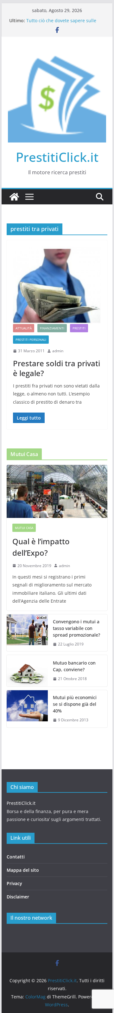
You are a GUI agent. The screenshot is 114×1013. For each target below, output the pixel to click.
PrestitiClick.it (57, 157)
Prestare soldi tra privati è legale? (56, 368)
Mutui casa (24, 528)
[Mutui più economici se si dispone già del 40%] (27, 708)
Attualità (24, 328)
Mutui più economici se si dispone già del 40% (75, 704)
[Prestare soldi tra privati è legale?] (57, 285)
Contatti (16, 857)
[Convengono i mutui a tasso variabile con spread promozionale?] (27, 633)
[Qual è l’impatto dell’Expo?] (57, 491)
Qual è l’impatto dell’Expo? (41, 547)
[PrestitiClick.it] (14, 196)
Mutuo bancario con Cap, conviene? (74, 666)
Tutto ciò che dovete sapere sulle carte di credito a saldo (61, 23)
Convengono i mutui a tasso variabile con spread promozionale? (76, 628)
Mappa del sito (23, 870)
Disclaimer (18, 897)
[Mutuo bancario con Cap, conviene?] (27, 670)
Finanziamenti (52, 328)
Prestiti (79, 328)
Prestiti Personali (31, 339)
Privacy (14, 883)
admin (57, 351)
